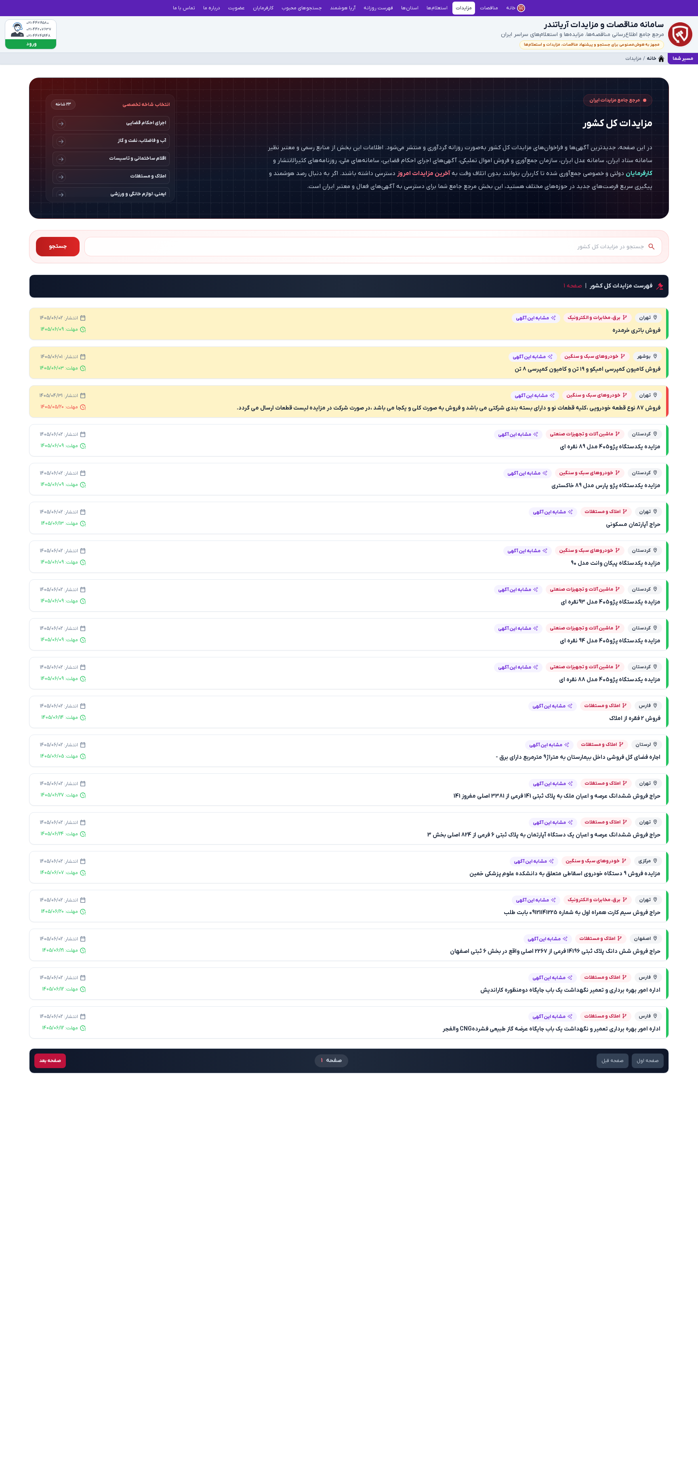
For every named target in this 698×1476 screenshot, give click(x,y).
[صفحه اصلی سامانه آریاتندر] (680, 34)
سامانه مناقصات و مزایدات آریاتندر (604, 25)
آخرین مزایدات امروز (423, 173)
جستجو (58, 246)
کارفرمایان (639, 173)
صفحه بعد (50, 1061)
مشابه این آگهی (532, 318)
